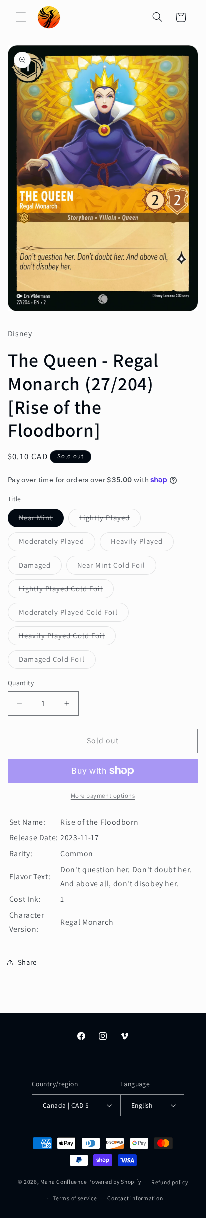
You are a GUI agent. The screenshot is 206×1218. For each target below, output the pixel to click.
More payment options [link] (103, 795)
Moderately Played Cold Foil (74, 614)
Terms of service (75, 1198)
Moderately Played (57, 543)
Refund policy (170, 1182)
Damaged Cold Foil (57, 661)
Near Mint (41, 519)
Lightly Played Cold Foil (66, 590)
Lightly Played (110, 519)
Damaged (40, 567)
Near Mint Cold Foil (117, 567)
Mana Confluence (63, 1181)
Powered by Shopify (114, 1181)
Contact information (135, 1198)
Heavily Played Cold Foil (67, 637)
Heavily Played (142, 543)
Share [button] (27, 962)
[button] (21, 17)
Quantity (21, 682)
